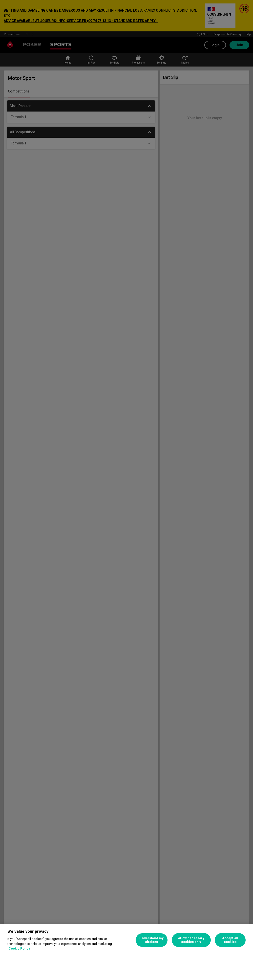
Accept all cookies (230, 940)
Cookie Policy (19, 948)
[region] (126, 940)
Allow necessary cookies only (191, 940)
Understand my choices (151, 940)
